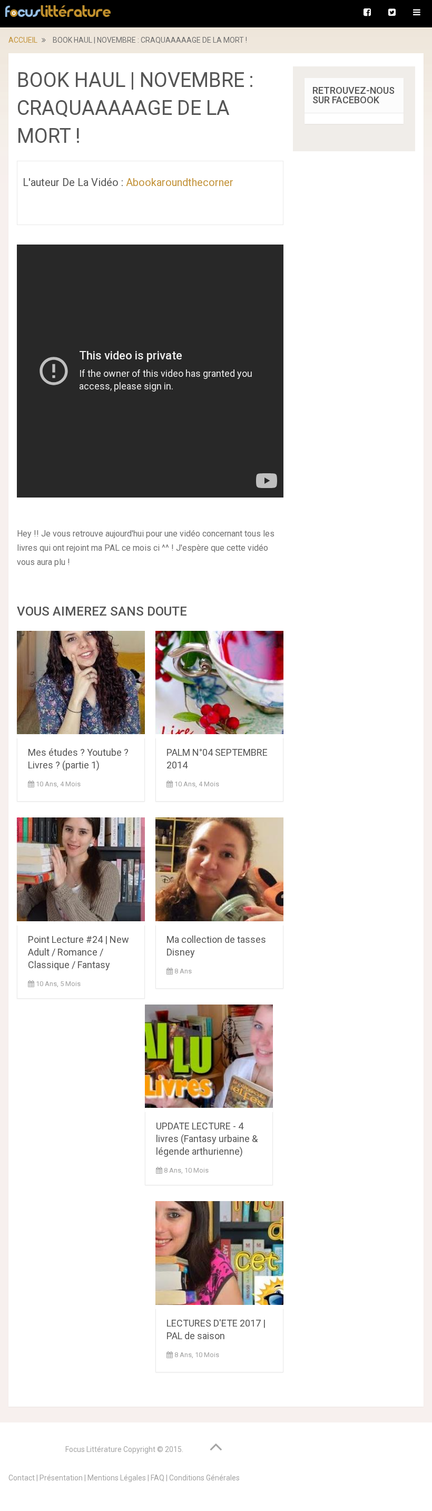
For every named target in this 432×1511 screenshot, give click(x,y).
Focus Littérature (93, 1449)
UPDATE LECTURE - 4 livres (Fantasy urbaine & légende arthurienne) (207, 1138)
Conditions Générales (204, 1478)
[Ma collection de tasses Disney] (219, 871)
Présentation (61, 1478)
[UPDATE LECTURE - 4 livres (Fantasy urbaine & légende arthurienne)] (209, 1058)
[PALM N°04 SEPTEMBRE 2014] (219, 684)
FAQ (157, 1478)
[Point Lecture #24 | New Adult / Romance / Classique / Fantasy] (81, 871)
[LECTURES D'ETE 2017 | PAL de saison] (219, 1255)
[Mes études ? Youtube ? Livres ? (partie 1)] (81, 684)
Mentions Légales (116, 1478)
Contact (21, 1478)
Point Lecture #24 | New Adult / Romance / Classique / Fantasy (78, 952)
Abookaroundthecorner (179, 182)
